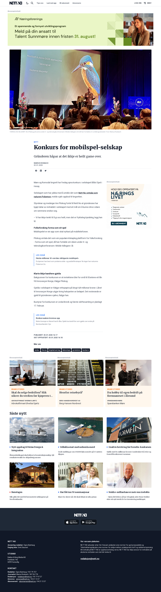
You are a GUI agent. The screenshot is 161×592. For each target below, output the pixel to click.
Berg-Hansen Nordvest (70, 403)
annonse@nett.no (22, 579)
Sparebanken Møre (116, 403)
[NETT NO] (18, 3)
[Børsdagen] (32, 475)
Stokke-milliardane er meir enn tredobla (129, 492)
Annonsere (76, 3)
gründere (76, 350)
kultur (37, 350)
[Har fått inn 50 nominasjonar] (80, 475)
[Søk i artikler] (32, 3)
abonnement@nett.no (27, 581)
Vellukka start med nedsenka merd (77, 447)
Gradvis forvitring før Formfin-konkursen (130, 447)
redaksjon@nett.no (25, 577)
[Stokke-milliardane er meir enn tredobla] (129, 475)
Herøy (44, 350)
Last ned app (51, 3)
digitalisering (54, 350)
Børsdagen (16, 492)
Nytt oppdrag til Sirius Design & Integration (27, 449)
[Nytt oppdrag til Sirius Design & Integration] (32, 430)
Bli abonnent (64, 3)
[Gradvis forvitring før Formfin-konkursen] (129, 430)
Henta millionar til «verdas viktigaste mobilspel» (57, 258)
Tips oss (40, 3)
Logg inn (137, 3)
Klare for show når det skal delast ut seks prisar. (77, 497)
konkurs (86, 350)
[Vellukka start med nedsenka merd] (80, 430)
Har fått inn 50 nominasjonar (74, 492)
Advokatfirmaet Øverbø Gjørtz (25, 403)
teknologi (66, 350)
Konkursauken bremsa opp (48, 318)
